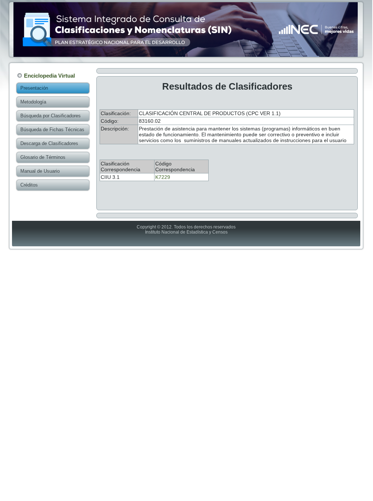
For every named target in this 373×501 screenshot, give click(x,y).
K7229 (162, 177)
